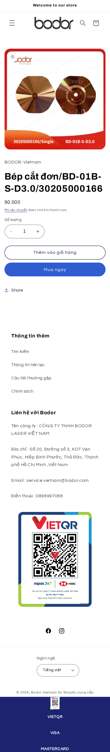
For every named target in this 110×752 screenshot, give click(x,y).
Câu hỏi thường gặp (31, 378)
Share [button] (17, 290)
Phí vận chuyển (16, 210)
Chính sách (22, 391)
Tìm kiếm (20, 352)
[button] (11, 23)
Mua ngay (55, 269)
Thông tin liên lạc (28, 365)
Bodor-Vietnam (44, 692)
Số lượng (13, 220)
